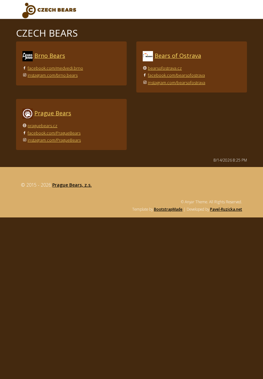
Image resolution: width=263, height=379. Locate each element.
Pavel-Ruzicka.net (226, 209)
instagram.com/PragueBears (54, 140)
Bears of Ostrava (178, 55)
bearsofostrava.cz (165, 68)
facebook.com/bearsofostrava (176, 75)
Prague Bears (52, 113)
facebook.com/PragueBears (54, 133)
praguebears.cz (42, 125)
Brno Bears (49, 55)
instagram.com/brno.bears (53, 75)
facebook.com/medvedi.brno (55, 68)
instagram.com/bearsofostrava (176, 82)
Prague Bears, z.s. (72, 185)
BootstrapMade (168, 209)
